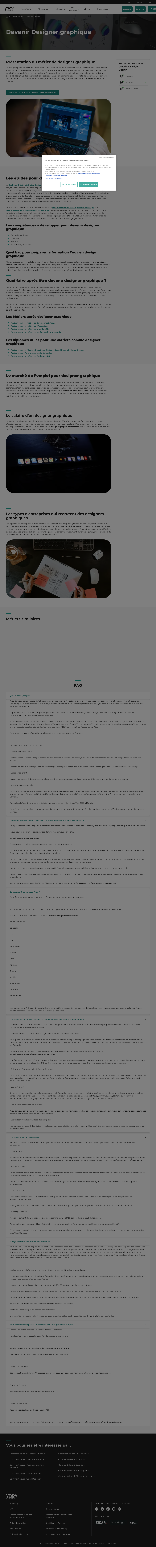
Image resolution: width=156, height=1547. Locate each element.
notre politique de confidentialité (89, 173)
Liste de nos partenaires (53, 178)
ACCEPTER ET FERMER (88, 184)
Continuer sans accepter (106, 157)
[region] (79, 173)
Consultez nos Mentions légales (56, 175)
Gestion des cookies (69, 184)
